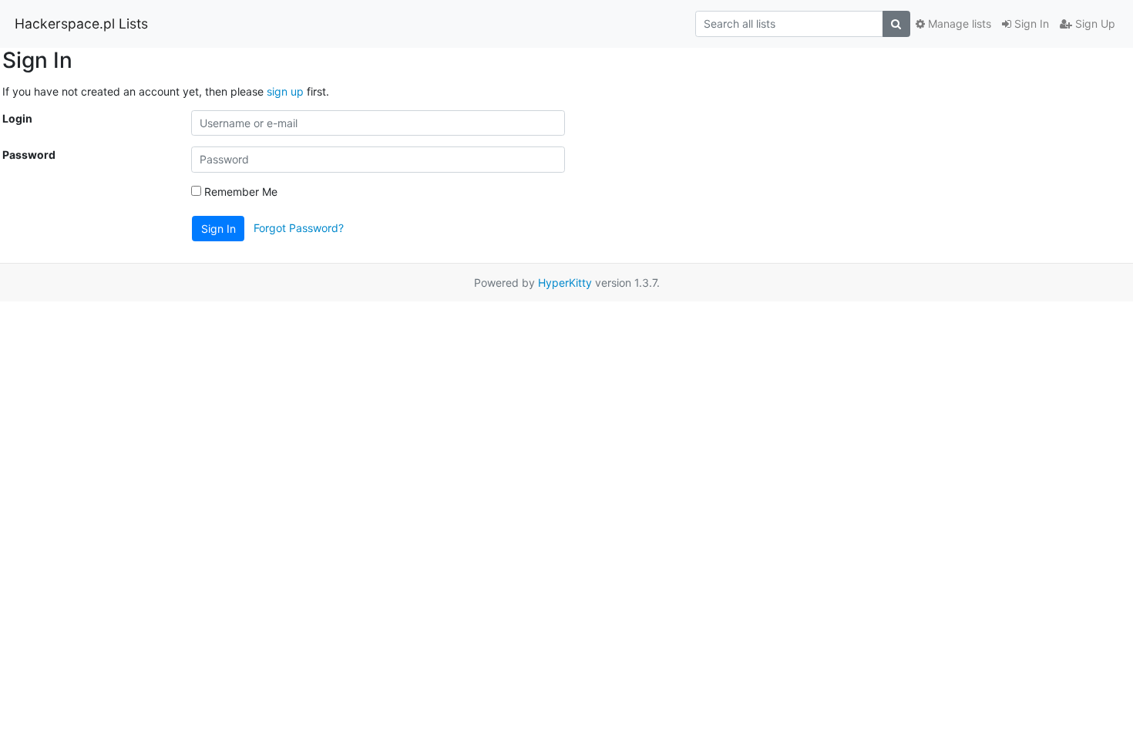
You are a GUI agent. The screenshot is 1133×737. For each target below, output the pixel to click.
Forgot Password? (299, 227)
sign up (285, 91)
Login (17, 118)
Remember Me (239, 191)
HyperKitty (565, 282)
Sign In (1030, 23)
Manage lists (958, 23)
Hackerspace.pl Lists (81, 23)
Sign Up (1093, 23)
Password (28, 154)
